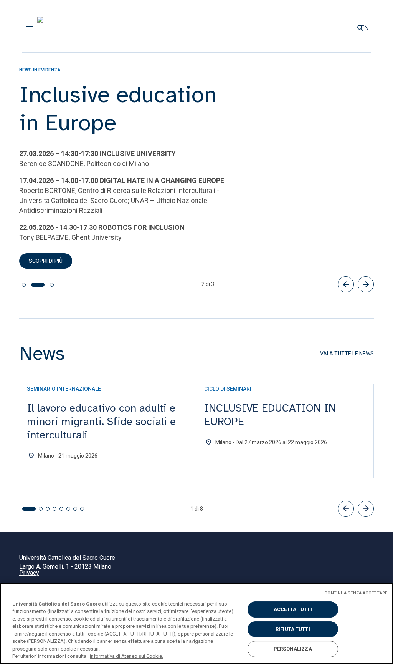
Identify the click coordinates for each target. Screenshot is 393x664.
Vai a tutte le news (347, 353)
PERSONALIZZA (293, 649)
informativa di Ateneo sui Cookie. (126, 656)
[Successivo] (366, 284)
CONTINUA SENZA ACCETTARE (355, 593)
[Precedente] (346, 284)
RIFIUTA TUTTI (293, 629)
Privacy (29, 572)
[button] (346, 509)
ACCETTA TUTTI (293, 609)
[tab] (24, 285)
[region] (196, 623)
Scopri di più (46, 261)
